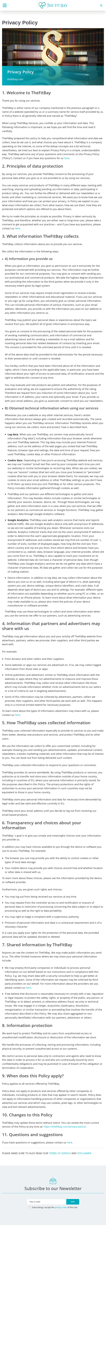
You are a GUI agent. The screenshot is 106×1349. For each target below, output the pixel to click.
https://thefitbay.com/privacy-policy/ (65, 1126)
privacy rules (61, 1207)
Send (73, 1201)
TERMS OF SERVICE (60, 1153)
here (66, 158)
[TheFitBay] (53, 5)
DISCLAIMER (84, 1153)
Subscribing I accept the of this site (54, 1207)
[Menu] (5, 5)
